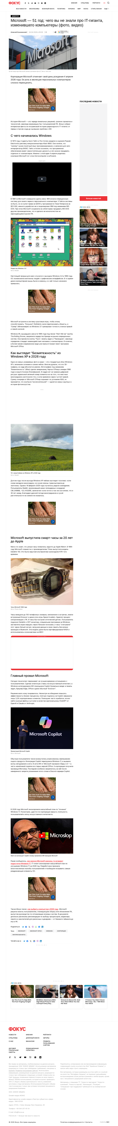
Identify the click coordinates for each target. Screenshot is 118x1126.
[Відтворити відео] (42, 836)
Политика (61, 9)
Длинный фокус (33, 1038)
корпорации (62, 931)
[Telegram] (32, 3)
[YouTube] (35, 3)
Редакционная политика (32, 1049)
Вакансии (30, 1041)
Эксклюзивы (34, 9)
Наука (85, 9)
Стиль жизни (96, 9)
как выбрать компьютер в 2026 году (43, 909)
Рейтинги (96, 3)
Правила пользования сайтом (49, 1043)
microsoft (22, 931)
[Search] (108, 2)
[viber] (30, 1057)
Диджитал (15, 16)
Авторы (46, 1038)
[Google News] (42, 3)
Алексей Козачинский (19, 32)
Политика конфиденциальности (72, 1122)
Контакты (88, 1122)
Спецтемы (85, 3)
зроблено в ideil (105, 1122)
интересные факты (19, 934)
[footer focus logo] (17, 1029)
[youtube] (25, 1057)
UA (104, 3)
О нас (11, 1041)
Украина (71, 9)
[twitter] (15, 1057)
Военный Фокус (48, 9)
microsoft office (36, 931)
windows (50, 931)
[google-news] (35, 1057)
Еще (105, 9)
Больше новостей (93, 198)
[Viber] (38, 3)
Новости (12, 1035)
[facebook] (10, 1057)
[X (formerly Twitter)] (28, 3)
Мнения (74, 3)
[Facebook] (25, 3)
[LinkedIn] (45, 3)
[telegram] (20, 1057)
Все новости (21, 9)
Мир (79, 9)
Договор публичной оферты (13, 1050)
